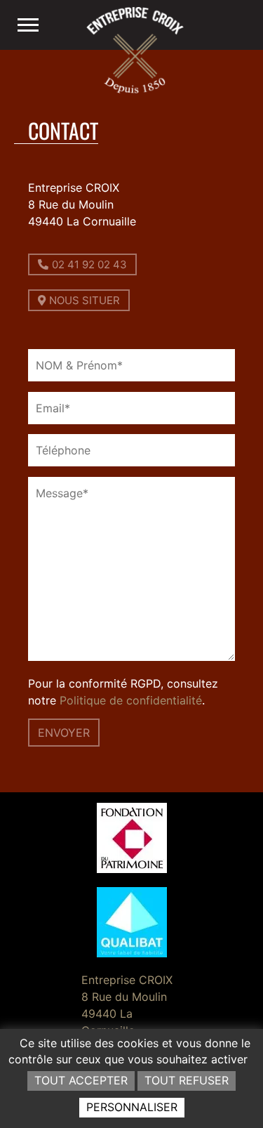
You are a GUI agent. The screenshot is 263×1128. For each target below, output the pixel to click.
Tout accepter (81, 1080)
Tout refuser (186, 1080)
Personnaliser (131, 1107)
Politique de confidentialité (131, 700)
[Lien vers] (28, 25)
